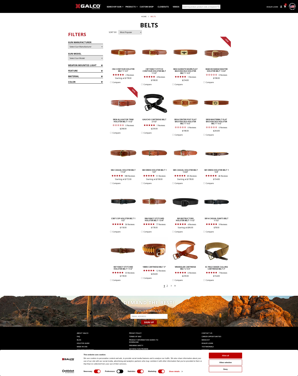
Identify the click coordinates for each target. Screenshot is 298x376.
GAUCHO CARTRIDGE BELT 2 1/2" (154, 121)
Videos (176, 6)
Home (144, 16)
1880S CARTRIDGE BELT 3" (154, 267)
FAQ (78, 336)
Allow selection (225, 362)
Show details (174, 371)
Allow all (225, 356)
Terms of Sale (135, 336)
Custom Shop (147, 6)
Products (130, 6)
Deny (225, 369)
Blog (79, 340)
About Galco (82, 333)
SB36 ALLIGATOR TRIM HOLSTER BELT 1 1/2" (123, 121)
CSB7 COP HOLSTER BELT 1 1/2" (123, 220)
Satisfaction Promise (138, 349)
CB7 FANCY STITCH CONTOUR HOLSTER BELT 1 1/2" (154, 71)
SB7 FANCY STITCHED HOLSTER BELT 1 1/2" (123, 268)
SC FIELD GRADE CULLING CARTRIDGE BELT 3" (216, 268)
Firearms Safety (136, 345)
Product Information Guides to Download (143, 341)
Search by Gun (114, 6)
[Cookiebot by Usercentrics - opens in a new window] (68, 371)
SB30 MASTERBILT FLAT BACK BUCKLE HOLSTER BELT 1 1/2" (216, 122)
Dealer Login (272, 7)
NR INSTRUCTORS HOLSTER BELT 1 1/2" (185, 220)
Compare (116, 82)
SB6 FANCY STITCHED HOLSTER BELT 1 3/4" (154, 220)
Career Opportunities (211, 336)
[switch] (120, 371)
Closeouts (163, 6)
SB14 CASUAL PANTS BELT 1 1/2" (216, 220)
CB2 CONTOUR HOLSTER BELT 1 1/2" (123, 70)
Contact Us (207, 333)
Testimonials (208, 346)
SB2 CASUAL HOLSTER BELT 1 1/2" (123, 171)
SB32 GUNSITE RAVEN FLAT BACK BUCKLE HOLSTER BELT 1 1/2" (185, 71)
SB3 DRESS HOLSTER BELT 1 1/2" (154, 171)
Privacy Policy (135, 333)
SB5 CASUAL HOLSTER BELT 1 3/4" (185, 171)
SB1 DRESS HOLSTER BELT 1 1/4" (216, 171)
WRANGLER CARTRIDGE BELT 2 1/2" (185, 268)
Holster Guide (83, 343)
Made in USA (82, 346)
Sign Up (149, 322)
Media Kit (206, 340)
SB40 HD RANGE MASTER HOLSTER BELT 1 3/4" (216, 70)
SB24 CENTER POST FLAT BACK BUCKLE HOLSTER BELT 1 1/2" (185, 122)
